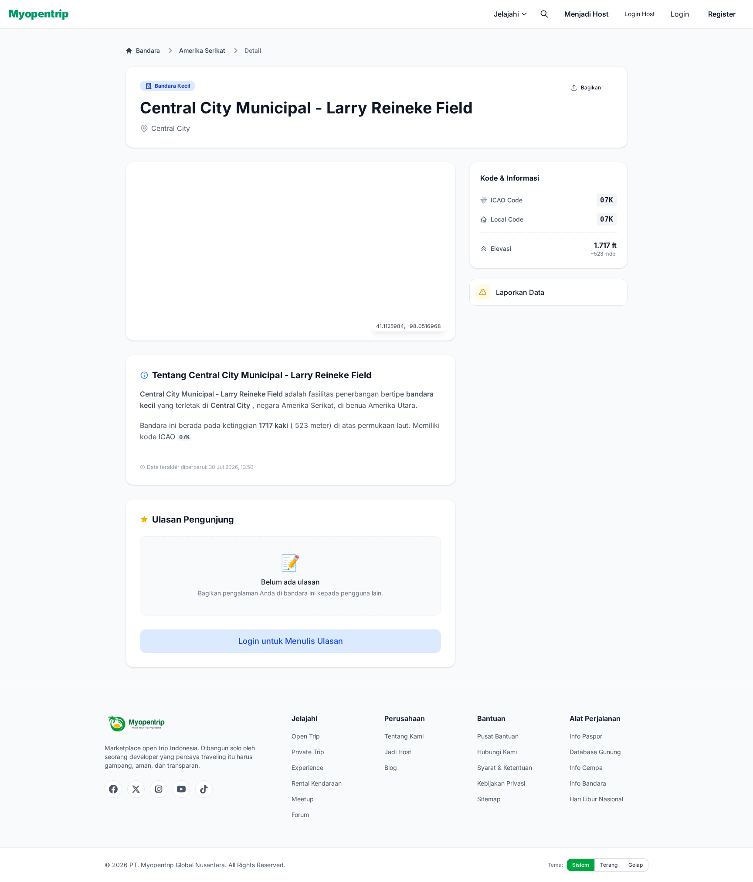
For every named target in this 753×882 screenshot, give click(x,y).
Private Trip (308, 752)
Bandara (148, 50)
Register (722, 14)
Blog (390, 767)
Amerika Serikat (202, 50)
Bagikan (591, 87)
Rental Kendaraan (317, 783)
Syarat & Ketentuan (504, 767)
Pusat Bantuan (498, 736)
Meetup (303, 799)
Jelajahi (506, 14)
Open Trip (306, 736)
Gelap (635, 864)
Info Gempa (586, 767)
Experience (307, 767)
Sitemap (489, 799)
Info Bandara (588, 783)
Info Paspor (586, 736)
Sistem (580, 864)
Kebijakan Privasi (501, 783)
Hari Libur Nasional (596, 799)
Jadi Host (397, 752)
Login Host (639, 13)
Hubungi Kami (497, 752)
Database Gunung (595, 752)
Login (680, 14)
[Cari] (544, 14)
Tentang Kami (404, 736)
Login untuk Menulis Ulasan (290, 641)
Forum (300, 814)
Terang (608, 864)
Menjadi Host (586, 14)
